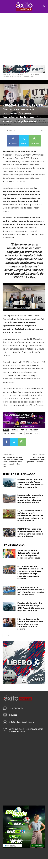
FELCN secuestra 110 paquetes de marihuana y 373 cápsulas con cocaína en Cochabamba (30, 591)
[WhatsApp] (22, 442)
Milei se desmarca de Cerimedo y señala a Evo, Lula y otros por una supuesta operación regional (30, 624)
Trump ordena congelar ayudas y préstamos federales (36, 459)
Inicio (4, 74)
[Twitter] (14, 442)
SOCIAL (11, 74)
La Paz (20, 433)
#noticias (14, 430)
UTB (37, 433)
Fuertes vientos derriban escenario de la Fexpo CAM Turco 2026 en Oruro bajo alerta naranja (30, 483)
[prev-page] (4, 635)
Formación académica (29, 430)
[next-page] (8, 635)
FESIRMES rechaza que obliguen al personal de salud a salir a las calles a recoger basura (30, 533)
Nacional (29, 433)
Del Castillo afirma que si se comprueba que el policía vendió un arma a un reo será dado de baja (13, 461)
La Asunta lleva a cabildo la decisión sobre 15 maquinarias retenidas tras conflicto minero (30, 499)
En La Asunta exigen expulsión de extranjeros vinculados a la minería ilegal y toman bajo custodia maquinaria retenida (30, 572)
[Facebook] (6, 442)
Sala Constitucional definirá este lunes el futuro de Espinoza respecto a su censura (28, 554)
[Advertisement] (24, 37)
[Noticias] (24, 6)
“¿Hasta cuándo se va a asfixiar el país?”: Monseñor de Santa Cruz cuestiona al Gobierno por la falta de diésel (30, 515)
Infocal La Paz (9, 433)
